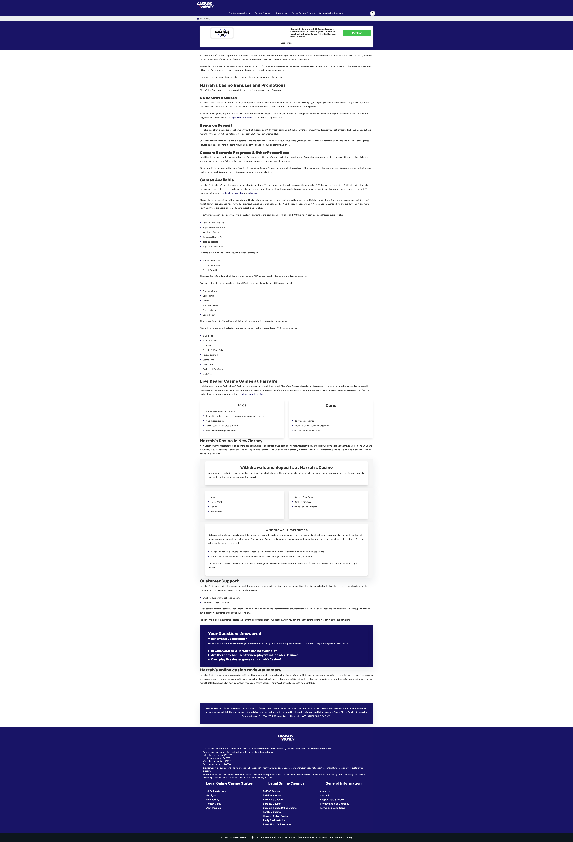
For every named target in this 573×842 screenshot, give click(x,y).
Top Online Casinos (239, 13)
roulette (239, 193)
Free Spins (281, 13)
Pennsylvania (213, 803)
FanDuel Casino (272, 812)
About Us (325, 791)
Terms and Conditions (332, 807)
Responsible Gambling (332, 799)
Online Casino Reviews (331, 13)
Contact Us (326, 795)
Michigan (211, 795)
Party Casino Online (274, 820)
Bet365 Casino (271, 791)
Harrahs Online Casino (275, 816)
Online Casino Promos (303, 13)
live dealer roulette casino (251, 394)
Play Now (357, 33)
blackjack (229, 193)
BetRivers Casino (273, 799)
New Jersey (212, 799)
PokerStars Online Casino (277, 824)
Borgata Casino (272, 803)
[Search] (372, 13)
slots (222, 193)
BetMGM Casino (272, 795)
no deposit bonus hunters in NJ (242, 117)
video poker (253, 193)
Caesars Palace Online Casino (280, 807)
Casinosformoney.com (295, 768)
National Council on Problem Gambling (334, 837)
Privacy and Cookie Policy (334, 803)
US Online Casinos (216, 791)
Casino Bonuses (263, 13)
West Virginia (213, 807)
